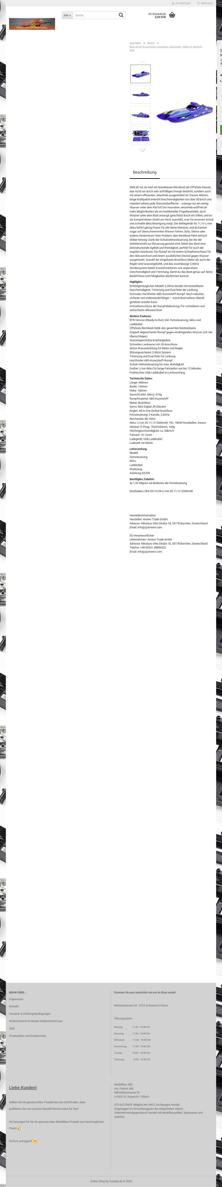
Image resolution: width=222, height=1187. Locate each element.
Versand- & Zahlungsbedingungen (30, 1013)
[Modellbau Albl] (32, 24)
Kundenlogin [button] (182, 3)
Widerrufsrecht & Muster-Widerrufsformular (36, 1021)
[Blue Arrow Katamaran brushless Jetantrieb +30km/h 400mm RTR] (184, 104)
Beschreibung (145, 172)
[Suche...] (121, 15)
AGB (12, 1028)
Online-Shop (97, 1181)
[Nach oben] (210, 1180)
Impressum (16, 999)
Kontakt (14, 1006)
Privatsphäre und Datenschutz (27, 1035)
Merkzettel (206, 3)
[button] (142, 150)
